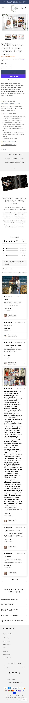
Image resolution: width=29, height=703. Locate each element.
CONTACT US (6, 641)
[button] (3, 8)
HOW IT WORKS (7, 644)
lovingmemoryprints (13, 695)
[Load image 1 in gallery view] (8, 37)
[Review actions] (24, 296)
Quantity (4, 63)
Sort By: (17, 272)
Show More (17, 305)
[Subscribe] (23, 667)
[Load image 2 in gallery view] (14, 37)
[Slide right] (26, 37)
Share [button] (4, 149)
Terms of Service (7, 658)
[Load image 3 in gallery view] (21, 37)
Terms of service (11, 699)
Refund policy (6, 654)
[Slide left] (3, 37)
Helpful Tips (6, 638)
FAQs (4, 648)
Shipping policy (19, 699)
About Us (5, 651)
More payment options (13, 79)
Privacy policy (21, 697)
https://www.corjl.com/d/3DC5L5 (10, 103)
